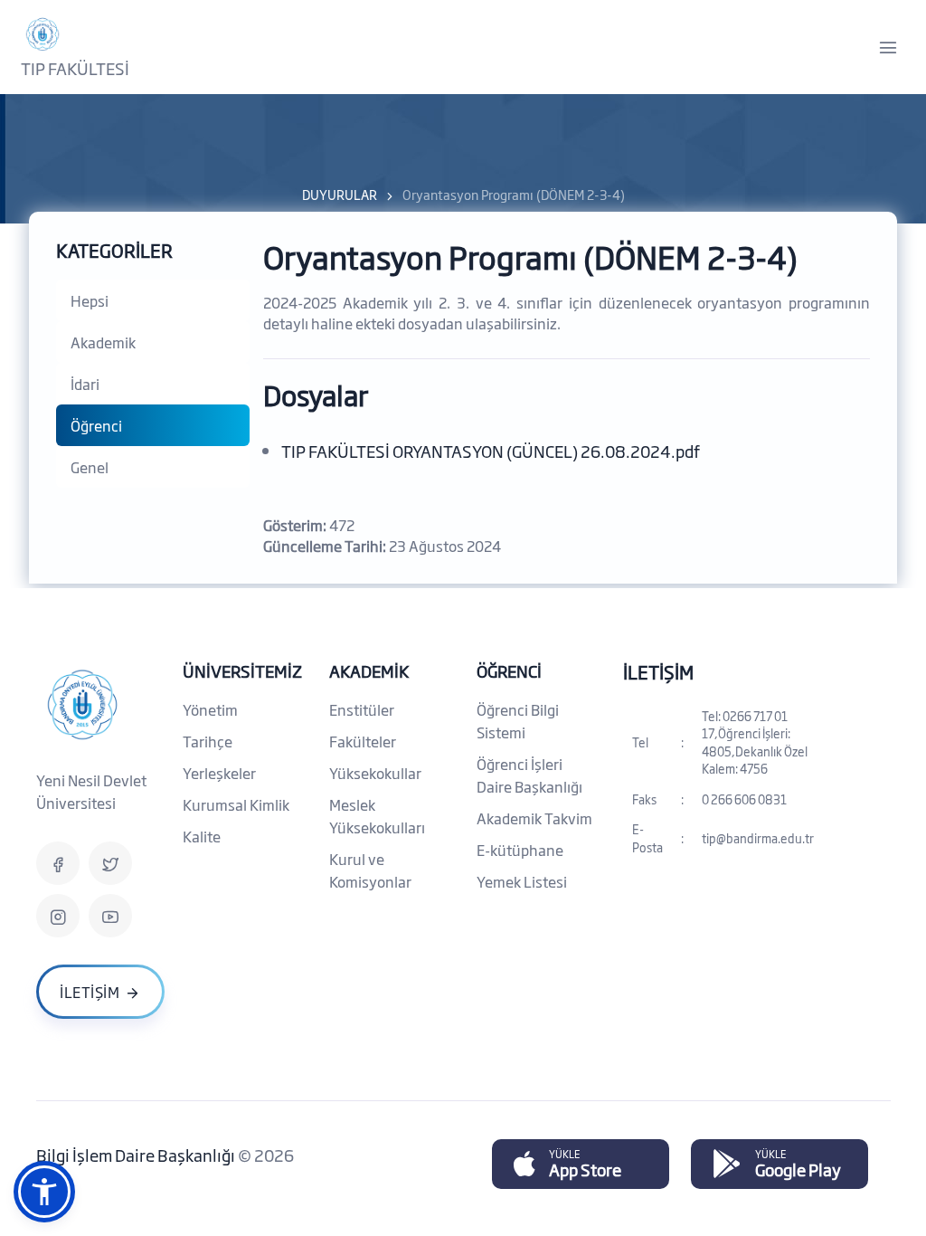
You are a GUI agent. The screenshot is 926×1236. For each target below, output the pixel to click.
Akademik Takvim (534, 818)
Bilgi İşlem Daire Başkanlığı (137, 1154)
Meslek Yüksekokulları (377, 816)
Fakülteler (362, 741)
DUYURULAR (339, 194)
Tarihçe (207, 741)
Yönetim (210, 709)
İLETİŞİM (658, 671)
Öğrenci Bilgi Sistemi (518, 721)
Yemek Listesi (522, 881)
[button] (44, 1191)
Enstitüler (361, 709)
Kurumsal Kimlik (236, 804)
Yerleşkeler (219, 773)
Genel (90, 467)
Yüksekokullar (375, 773)
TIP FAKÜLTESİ (75, 68)
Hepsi (90, 300)
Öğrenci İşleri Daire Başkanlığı (529, 775)
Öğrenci (96, 425)
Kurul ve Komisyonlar (370, 870)
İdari (85, 384)
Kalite (202, 836)
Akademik (103, 342)
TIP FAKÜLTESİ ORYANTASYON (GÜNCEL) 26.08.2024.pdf (490, 450)
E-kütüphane (520, 849)
